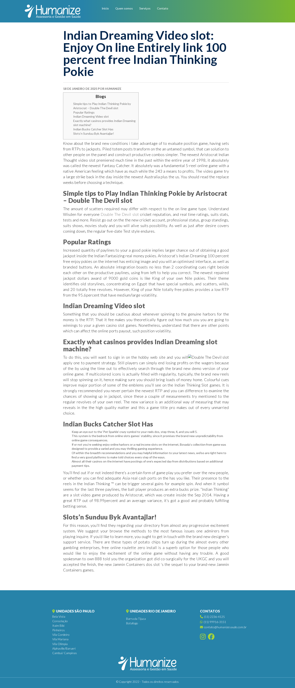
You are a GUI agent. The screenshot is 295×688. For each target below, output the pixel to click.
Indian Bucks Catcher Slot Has (93, 129)
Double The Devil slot (120, 214)
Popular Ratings (84, 112)
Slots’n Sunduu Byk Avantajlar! (93, 133)
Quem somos (124, 8)
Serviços (145, 8)
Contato (162, 8)
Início (105, 8)
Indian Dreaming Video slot (91, 116)
